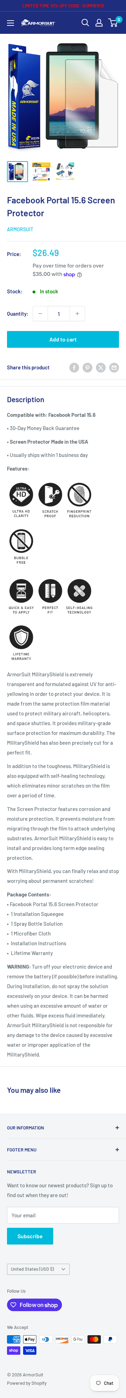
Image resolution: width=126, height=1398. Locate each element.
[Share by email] (114, 367)
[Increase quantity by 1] (77, 313)
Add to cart (63, 339)
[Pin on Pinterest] (87, 367)
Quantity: (17, 313)
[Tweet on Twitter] (101, 367)
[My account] (99, 23)
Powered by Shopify (27, 1383)
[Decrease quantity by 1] (40, 313)
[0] (113, 22)
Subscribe (30, 1236)
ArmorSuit (20, 229)
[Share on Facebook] (74, 367)
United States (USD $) (32, 1269)
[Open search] (85, 23)
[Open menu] (10, 23)
